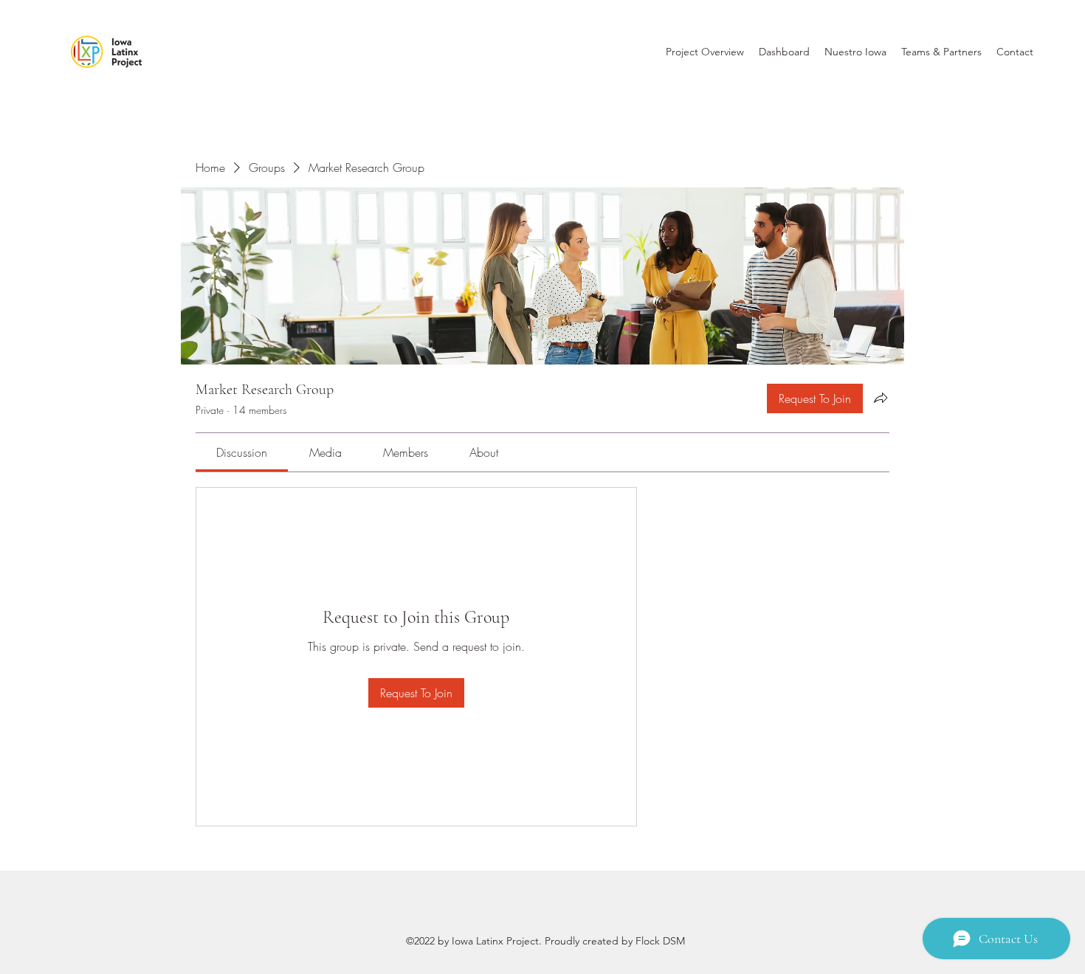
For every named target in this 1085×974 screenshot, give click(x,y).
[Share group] (880, 398)
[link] (241, 452)
